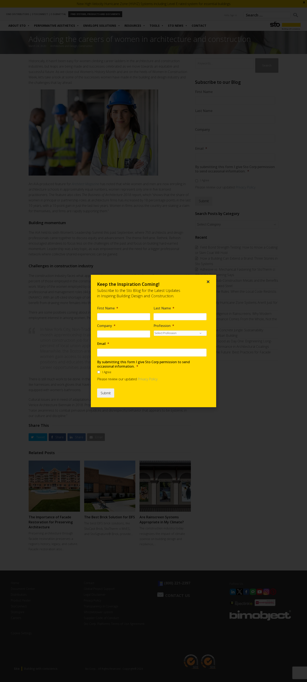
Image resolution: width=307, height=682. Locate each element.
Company (106, 326)
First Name (107, 308)
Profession (164, 326)
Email (103, 344)
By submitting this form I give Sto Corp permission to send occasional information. (143, 364)
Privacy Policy (147, 379)
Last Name (164, 308)
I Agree (106, 372)
